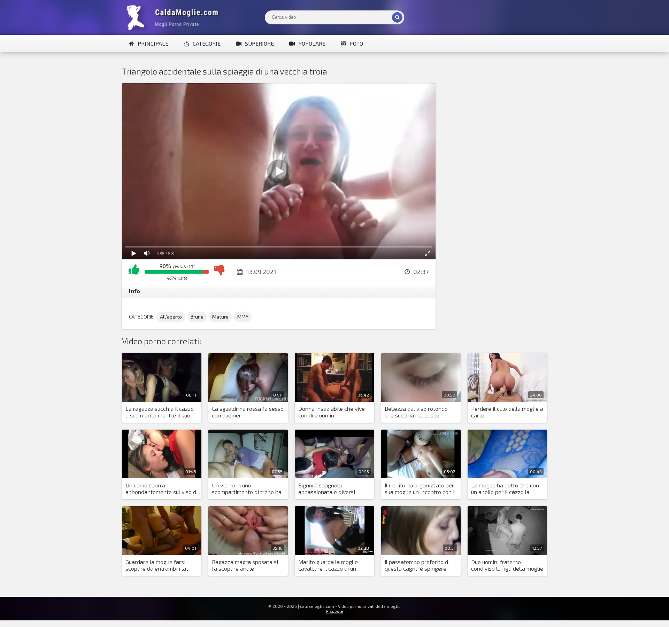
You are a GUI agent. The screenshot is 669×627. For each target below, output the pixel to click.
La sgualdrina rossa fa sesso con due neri (248, 411)
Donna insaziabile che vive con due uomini (331, 411)
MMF (242, 317)
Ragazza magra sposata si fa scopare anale (245, 565)
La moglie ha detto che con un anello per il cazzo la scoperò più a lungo (505, 489)
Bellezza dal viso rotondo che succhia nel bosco (416, 411)
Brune (197, 317)
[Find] (397, 17)
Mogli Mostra (174, 17)
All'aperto (171, 317)
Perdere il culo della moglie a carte (507, 411)
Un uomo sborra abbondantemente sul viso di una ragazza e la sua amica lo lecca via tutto (161, 489)
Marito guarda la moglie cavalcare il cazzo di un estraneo (328, 565)
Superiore (259, 43)
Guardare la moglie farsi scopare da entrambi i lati (157, 565)
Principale (153, 43)
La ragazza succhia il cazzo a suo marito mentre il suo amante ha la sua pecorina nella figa (159, 412)
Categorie (207, 43)
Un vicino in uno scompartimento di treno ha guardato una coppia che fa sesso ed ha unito (247, 489)
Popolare (311, 43)
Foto (356, 43)
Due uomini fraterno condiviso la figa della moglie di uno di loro (507, 565)
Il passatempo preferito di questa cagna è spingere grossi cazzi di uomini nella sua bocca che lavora (418, 565)
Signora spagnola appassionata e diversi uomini (326, 489)
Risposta (334, 611)
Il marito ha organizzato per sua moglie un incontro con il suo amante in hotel (420, 489)
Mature (220, 317)
